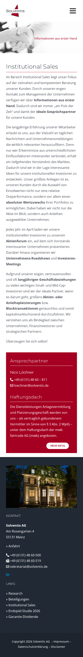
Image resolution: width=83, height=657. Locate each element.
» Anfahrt (13, 546)
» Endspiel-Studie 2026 (23, 611)
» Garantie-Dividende (22, 616)
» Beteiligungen (17, 599)
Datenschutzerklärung (33, 647)
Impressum (61, 641)
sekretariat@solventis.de (29, 566)
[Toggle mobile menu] (73, 10)
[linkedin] (7, 574)
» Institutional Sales (20, 605)
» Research (14, 593)
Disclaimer (58, 647)
